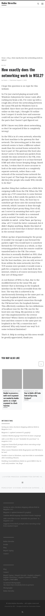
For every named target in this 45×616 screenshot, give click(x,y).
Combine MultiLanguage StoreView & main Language (21, 436)
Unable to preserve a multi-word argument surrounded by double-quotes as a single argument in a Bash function (11, 399)
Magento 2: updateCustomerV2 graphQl (16, 432)
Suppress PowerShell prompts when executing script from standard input (21, 446)
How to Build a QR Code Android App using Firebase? (32, 395)
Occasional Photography (12, 583)
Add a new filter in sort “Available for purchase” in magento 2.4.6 (20, 440)
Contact (6, 554)
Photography (7, 588)
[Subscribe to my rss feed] (22, 612)
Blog (8, 58)
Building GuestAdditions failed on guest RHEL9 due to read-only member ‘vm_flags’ (21, 462)
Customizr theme (34, 606)
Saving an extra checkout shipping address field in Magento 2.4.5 (20, 428)
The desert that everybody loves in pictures (18, 585)
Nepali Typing (8, 550)
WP (14, 606)
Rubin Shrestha (8, 541)
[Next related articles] (41, 364)
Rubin (6, 80)
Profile (5, 544)
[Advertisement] (22, 30)
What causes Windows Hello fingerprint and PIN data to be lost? (22, 451)
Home (4, 58)
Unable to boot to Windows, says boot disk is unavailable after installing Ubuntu (22, 457)
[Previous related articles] (36, 364)
